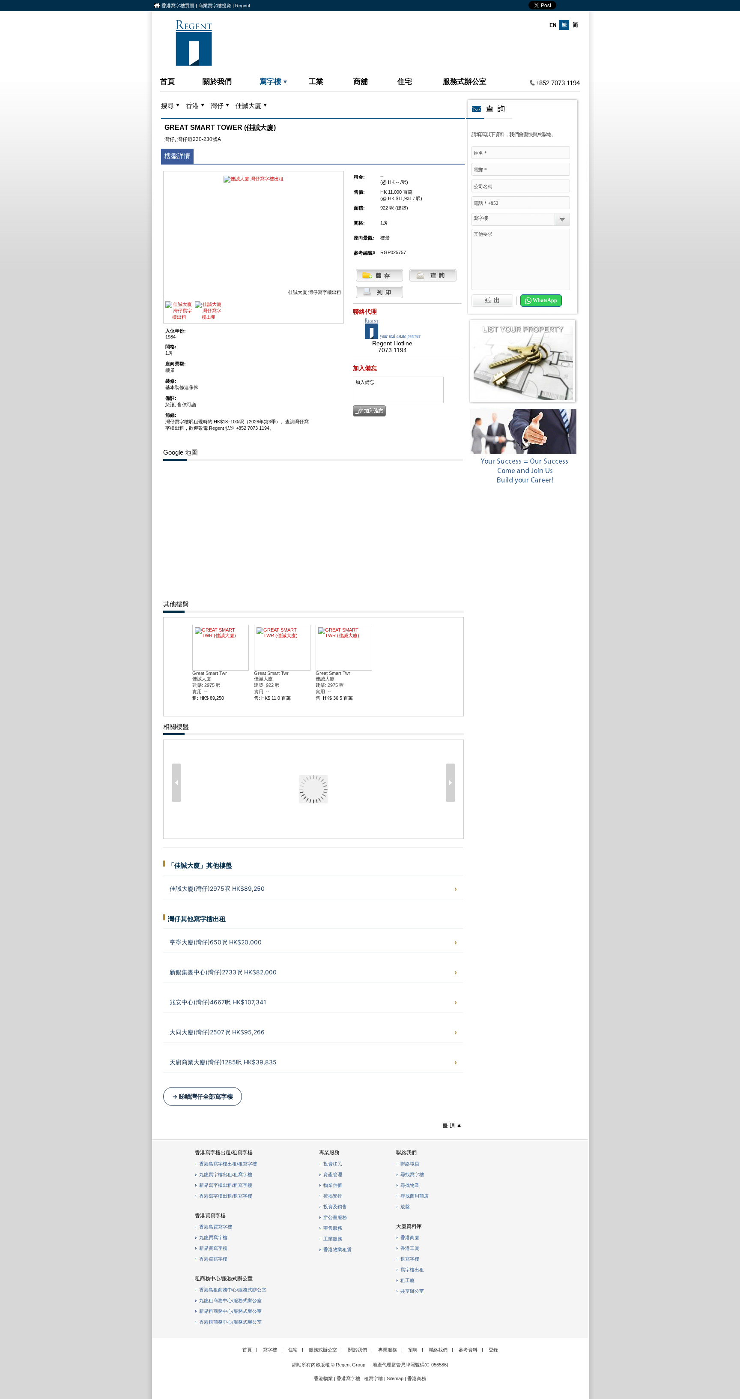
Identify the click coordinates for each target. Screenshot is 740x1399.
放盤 (405, 1206)
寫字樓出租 (412, 1269)
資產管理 (332, 1174)
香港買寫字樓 (213, 1258)
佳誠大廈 (248, 105)
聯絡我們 (438, 1349)
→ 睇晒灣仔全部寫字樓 (202, 1096)
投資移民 (332, 1163)
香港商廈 (409, 1237)
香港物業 (323, 1378)
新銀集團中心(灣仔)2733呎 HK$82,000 (223, 972)
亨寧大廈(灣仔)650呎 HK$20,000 (216, 942)
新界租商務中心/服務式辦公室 (230, 1311)
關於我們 (217, 81)
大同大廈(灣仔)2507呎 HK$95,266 (217, 1032)
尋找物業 (409, 1185)
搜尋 (167, 105)
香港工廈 (409, 1248)
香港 (192, 105)
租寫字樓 (409, 1258)
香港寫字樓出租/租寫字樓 (225, 1195)
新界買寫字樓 (213, 1248)
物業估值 (332, 1185)
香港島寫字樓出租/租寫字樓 (228, 1163)
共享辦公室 (412, 1291)
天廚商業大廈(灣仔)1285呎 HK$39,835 (223, 1062)
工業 (316, 81)
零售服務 (332, 1228)
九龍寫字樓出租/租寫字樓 (225, 1174)
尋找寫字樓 (412, 1174)
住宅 (404, 81)
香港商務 (416, 1378)
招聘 (413, 1349)
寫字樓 (270, 81)
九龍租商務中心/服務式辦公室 (230, 1300)
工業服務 (332, 1238)
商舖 (360, 81)
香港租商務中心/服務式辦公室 (230, 1321)
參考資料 (468, 1349)
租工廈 (407, 1280)
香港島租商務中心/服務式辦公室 (232, 1289)
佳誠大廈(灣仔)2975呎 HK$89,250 (217, 888)
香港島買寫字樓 (215, 1226)
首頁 (167, 81)
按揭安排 (332, 1195)
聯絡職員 (409, 1163)
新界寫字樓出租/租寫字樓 (225, 1185)
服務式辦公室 (464, 81)
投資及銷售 (335, 1206)
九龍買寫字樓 (213, 1237)
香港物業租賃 (337, 1249)
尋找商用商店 (414, 1195)
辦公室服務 (335, 1217)
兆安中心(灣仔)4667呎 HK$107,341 (218, 1002)
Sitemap (395, 1378)
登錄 (493, 1349)
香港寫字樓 (348, 1378)
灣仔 (217, 105)
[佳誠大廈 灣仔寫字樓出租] (179, 317)
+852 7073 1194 (557, 83)
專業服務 (387, 1349)
